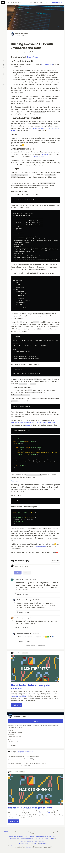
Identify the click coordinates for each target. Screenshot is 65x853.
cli (33, 52)
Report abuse (41, 645)
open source (21, 846)
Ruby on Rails (29, 847)
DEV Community (8, 832)
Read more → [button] (17, 705)
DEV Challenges (18, 836)
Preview (26, 573)
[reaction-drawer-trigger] (3, 59)
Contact (52, 838)
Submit (18, 573)
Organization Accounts (27, 838)
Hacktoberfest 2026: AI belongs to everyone (30, 808)
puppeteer (29, 425)
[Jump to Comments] (3, 66)
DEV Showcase (39, 838)
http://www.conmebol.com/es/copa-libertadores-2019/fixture (33, 423)
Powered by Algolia (35, 2)
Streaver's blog (32, 57)
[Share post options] (3, 84)
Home (11, 836)
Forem (12, 846)
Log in (47, 2)
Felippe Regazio (21, 618)
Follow (36, 721)
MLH (43, 841)
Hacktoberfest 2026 (18, 696)
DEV (39, 846)
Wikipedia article (47, 64)
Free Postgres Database (27, 841)
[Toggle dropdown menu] (58, 579)
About (46, 838)
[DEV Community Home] (3, 2)
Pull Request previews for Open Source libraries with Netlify (27, 764)
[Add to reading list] (3, 72)
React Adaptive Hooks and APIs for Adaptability (23, 758)
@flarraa (45, 154)
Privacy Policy (33, 843)
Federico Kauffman (21, 33)
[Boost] (3, 78)
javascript (27, 52)
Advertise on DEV (14, 838)
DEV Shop (38, 841)
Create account (57, 2)
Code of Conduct (30, 645)
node (14, 52)
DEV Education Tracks (42, 836)
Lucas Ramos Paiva (22, 579)
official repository (39, 546)
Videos (32, 836)
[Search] (8, 2)
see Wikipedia (39, 156)
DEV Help (52, 836)
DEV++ (26, 836)
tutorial (19, 52)
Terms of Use (42, 843)
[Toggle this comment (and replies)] (12, 582)
